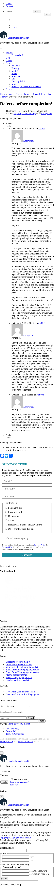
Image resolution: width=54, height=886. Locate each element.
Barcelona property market (18, 662)
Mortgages (16, 76)
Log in (15, 27)
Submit (4, 879)
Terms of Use (7, 547)
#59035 (41, 323)
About (9, 3)
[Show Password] (31, 871)
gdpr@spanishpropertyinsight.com (15, 837)
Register (14, 784)
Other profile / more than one (20, 529)
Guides (9, 60)
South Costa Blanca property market (22, 672)
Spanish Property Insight (18, 723)
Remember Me (20, 779)
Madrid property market (16, 675)
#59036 (40, 394)
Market (15, 71)
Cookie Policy (12, 731)
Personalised (17, 55)
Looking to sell (14, 512)
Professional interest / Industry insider (24, 524)
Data (8, 58)
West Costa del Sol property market (22, 667)
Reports (9, 52)
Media (10, 520)
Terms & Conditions (15, 734)
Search (9, 89)
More (14, 84)
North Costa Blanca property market (22, 669)
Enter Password (39, 871)
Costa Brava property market (19, 664)
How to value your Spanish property (22, 694)
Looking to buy (14, 508)
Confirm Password (40, 874)
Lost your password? (19, 782)
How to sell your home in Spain (20, 691)
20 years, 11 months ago (25, 113)
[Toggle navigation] (1, 48)
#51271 (41, 128)
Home (3, 94)
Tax (13, 78)
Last (31, 860)
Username (5, 771)
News (8, 63)
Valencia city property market (19, 677)
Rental (14, 73)
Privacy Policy (40, 545)
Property (15, 68)
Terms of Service (25, 741)
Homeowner (13, 516)
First (32, 857)
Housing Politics (19, 81)
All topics (16, 65)
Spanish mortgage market (17, 680)
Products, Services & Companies (26, 86)
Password (4, 775)
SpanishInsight (18, 38)
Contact (9, 6)
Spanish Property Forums (19, 94)
